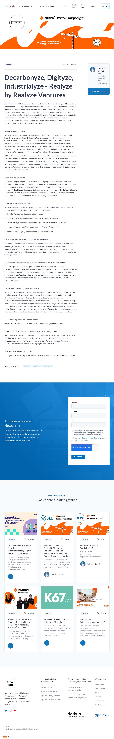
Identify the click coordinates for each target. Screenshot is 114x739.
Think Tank (74, 6)
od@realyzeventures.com (52, 323)
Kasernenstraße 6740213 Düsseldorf (75, 688)
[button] (27, 6)
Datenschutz (100, 689)
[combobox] (10, 737)
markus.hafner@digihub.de (63, 355)
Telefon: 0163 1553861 (77, 694)
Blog (92, 6)
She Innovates (100, 705)
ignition (98, 697)
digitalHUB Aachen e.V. (50, 691)
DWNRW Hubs (46, 687)
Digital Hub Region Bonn (50, 695)
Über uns (83, 6)
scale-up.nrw (100, 701)
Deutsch (11, 737)
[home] (10, 6)
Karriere (98, 693)
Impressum (99, 685)
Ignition (27, 366)
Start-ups (36, 366)
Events (64, 6)
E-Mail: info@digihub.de (77, 697)
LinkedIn (24, 323)
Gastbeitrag (47, 366)
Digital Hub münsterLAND (51, 699)
